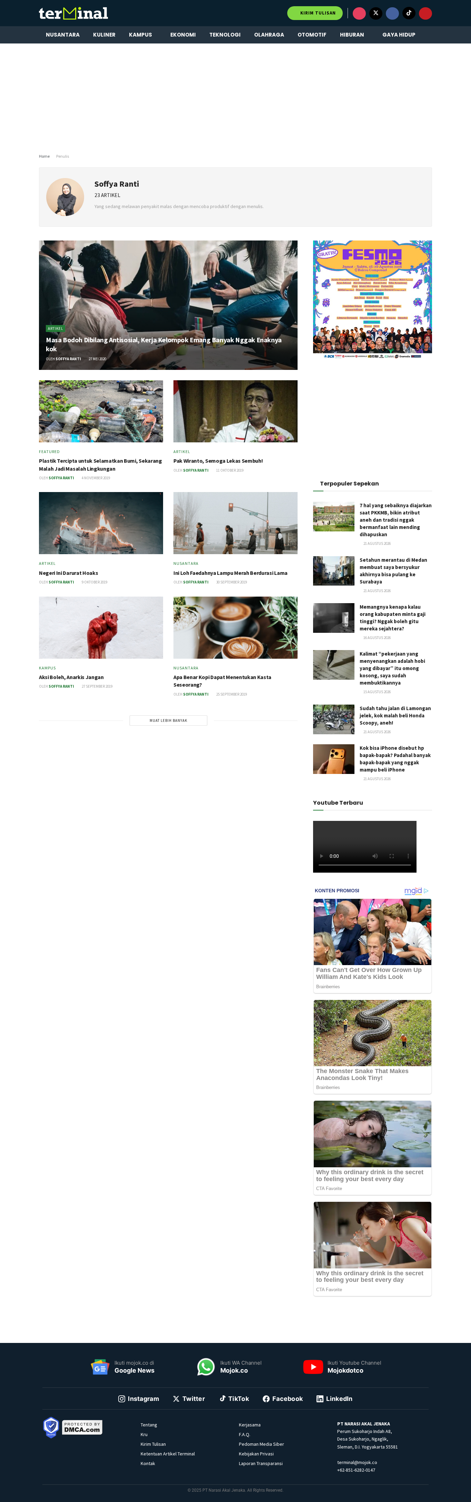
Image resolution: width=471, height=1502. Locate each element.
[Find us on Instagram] (359, 13)
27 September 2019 (96, 686)
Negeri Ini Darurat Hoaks (68, 572)
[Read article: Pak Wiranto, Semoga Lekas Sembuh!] (235, 411)
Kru (144, 1434)
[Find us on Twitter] (375, 13)
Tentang (149, 1425)
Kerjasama (250, 1425)
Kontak (148, 1463)
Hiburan (352, 34)
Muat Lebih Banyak (168, 720)
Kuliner (104, 34)
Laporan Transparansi (261, 1463)
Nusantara (63, 34)
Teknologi (225, 34)
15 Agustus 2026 (377, 691)
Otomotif (312, 34)
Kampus (140, 34)
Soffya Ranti (68, 358)
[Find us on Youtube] (425, 13)
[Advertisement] (235, 97)
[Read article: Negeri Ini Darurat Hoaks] (101, 523)
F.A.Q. (244, 1434)
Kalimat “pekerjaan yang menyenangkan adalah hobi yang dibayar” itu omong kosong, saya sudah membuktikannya (392, 668)
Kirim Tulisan (317, 13)
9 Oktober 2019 (94, 582)
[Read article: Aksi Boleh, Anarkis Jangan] (101, 628)
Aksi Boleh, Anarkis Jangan (71, 677)
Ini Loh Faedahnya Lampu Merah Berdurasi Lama (230, 572)
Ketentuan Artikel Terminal (168, 1454)
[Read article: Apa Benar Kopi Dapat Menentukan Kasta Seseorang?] (235, 628)
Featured (49, 452)
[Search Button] (429, 34)
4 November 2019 (95, 477)
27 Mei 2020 (97, 358)
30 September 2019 (231, 582)
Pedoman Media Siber (261, 1444)
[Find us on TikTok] (408, 13)
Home (44, 156)
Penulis (62, 156)
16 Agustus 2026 (377, 637)
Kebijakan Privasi (256, 1454)
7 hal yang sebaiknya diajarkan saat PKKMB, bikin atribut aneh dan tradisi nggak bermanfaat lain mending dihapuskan (396, 520)
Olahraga (269, 34)
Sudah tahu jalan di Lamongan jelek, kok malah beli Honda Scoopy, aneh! (395, 715)
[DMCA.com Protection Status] (82, 1427)
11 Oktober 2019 (229, 470)
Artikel (55, 328)
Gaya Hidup (398, 34)
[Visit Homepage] (73, 13)
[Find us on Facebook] (392, 13)
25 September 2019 (231, 694)
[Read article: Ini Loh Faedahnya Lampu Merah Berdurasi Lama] (235, 523)
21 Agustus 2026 (377, 543)
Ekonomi (183, 34)
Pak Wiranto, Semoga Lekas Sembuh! (218, 460)
